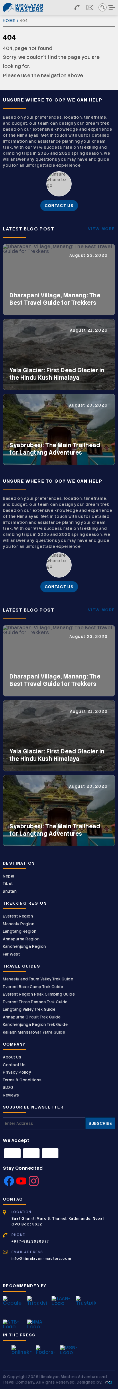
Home (9, 20)
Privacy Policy (17, 1072)
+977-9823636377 (30, 1241)
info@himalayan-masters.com (41, 1258)
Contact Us (14, 1064)
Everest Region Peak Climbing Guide (39, 994)
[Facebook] (9, 1184)
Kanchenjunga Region (24, 946)
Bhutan (10, 891)
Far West (11, 954)
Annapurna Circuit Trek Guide (31, 1017)
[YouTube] (21, 1184)
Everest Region (18, 916)
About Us (12, 1057)
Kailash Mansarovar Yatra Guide (34, 1032)
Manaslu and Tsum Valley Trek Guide (38, 979)
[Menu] (112, 7)
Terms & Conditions (22, 1080)
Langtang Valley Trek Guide (29, 1009)
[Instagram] (34, 1184)
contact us (59, 205)
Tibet (8, 883)
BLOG (8, 1087)
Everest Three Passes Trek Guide (35, 1002)
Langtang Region (20, 931)
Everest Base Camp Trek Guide (33, 986)
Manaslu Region (18, 924)
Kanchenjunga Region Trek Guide (35, 1024)
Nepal (8, 876)
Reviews (11, 1095)
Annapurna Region (21, 939)
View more (101, 228)
